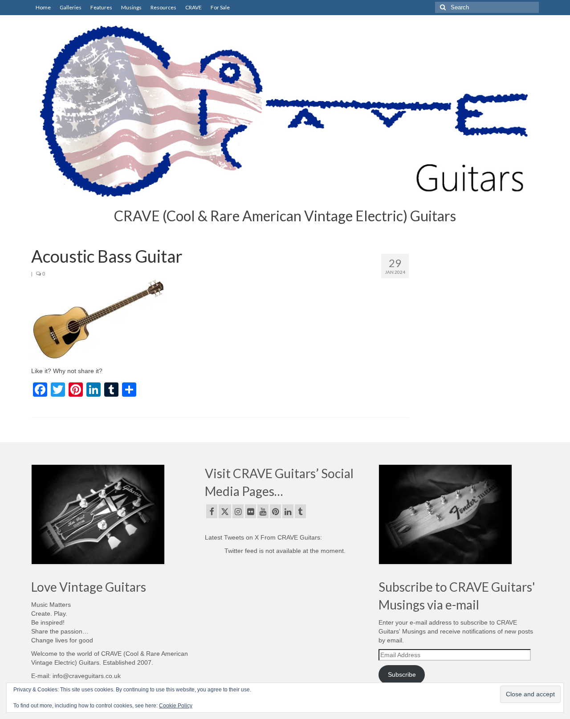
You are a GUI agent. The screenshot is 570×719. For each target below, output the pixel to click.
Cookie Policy (175, 706)
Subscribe (402, 674)
